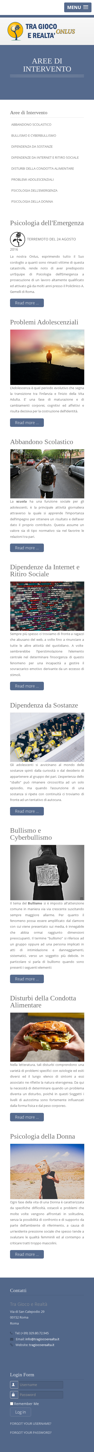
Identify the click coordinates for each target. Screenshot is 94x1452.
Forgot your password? (31, 1432)
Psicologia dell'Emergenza (34, 190)
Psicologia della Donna (32, 201)
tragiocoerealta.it (41, 1345)
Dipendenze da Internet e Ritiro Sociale (45, 157)
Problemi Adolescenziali (32, 179)
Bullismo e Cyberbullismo (33, 135)
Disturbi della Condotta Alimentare (42, 168)
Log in (20, 1412)
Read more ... (27, 303)
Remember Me (26, 1403)
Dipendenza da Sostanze (32, 146)
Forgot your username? (30, 1423)
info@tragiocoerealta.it (42, 1339)
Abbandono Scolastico (31, 124)
